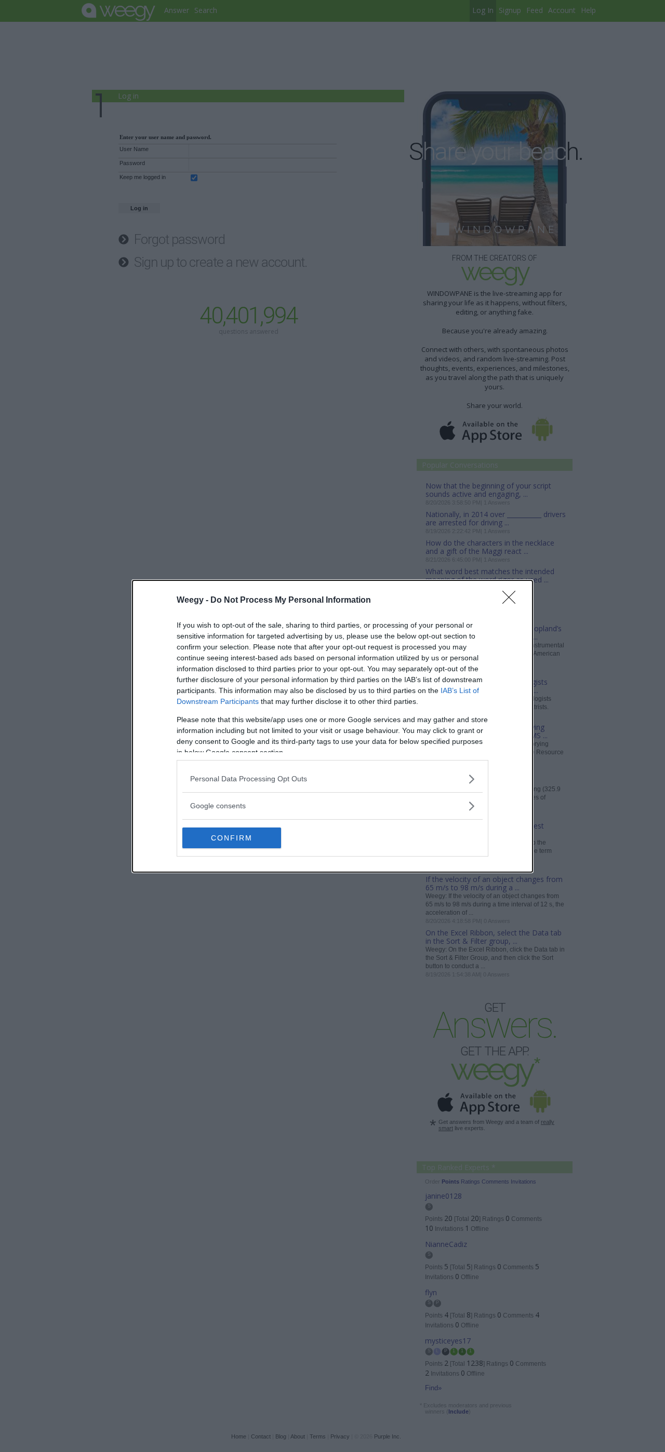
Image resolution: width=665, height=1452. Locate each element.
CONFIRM (231, 838)
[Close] (512, 600)
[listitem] (332, 779)
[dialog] (332, 726)
